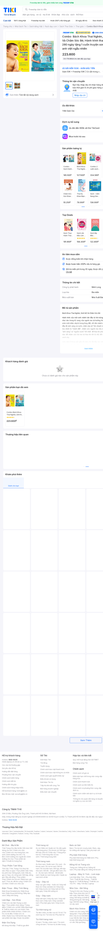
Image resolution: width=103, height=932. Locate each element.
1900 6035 (12, 820)
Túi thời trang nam (44, 919)
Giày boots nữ (44, 889)
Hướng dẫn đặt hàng (10, 771)
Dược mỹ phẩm (23, 918)
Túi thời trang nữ (43, 910)
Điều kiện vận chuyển (48, 792)
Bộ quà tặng (80, 922)
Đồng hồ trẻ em (95, 870)
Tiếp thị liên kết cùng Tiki (50, 785)
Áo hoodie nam (46, 869)
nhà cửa (65, 14)
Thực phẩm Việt (22, 871)
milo (74, 831)
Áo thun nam (40, 864)
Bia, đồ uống (10, 877)
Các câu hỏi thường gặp (11, 765)
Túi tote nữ (50, 915)
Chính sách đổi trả (9, 781)
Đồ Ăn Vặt (78, 918)
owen (43, 831)
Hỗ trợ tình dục (21, 916)
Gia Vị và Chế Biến (81, 916)
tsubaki (37, 834)
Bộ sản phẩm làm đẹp (16, 917)
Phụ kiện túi (60, 915)
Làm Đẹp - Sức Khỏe (11, 900)
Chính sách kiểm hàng (10, 778)
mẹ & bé (46, 14)
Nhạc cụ (87, 902)
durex (56, 831)
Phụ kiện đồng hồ (80, 870)
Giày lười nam (41, 899)
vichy (27, 834)
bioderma (63, 831)
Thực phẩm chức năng (15, 905)
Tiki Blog (43, 763)
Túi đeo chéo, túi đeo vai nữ (46, 913)
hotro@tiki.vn (22, 791)
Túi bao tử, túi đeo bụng (56, 924)
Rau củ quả (10, 871)
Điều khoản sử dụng (48, 779)
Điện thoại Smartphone (11, 891)
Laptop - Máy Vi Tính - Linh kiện (85, 874)
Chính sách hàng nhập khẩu (12, 788)
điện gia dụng (29, 14)
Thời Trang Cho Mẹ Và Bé (12, 848)
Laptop (91, 884)
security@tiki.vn (21, 794)
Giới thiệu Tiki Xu (46, 782)
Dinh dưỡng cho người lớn (16, 857)
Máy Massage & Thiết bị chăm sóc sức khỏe (17, 908)
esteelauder (19, 831)
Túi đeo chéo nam (49, 922)
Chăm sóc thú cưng (77, 912)
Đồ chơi (26, 848)
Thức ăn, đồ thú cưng (14, 881)
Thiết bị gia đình (23, 925)
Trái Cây (5, 869)
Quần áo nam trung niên (50, 875)
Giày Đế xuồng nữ (51, 891)
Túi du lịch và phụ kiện (83, 848)
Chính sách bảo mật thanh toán (52, 769)
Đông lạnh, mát (18, 873)
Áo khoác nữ (54, 850)
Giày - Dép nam (43, 896)
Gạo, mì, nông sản (14, 875)
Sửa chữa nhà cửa (81, 893)
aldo (87, 831)
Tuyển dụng (44, 766)
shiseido (5, 834)
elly (69, 831)
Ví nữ (60, 913)
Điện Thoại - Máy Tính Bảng (15, 888)
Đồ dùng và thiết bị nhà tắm (85, 898)
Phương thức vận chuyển (11, 775)
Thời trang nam (43, 861)
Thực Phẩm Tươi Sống (12, 865)
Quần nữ (52, 848)
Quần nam (51, 864)
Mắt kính (90, 858)
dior (11, 831)
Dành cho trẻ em (13, 879)
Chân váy (52, 852)
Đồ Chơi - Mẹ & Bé (10, 845)
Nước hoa (10, 916)
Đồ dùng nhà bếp (8, 925)
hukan (21, 834)
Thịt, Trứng (14, 869)
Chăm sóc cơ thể (13, 907)
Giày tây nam (52, 899)
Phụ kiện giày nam (48, 903)
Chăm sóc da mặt (9, 903)
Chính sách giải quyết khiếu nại (52, 776)
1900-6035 (12, 760)
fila (31, 834)
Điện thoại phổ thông (14, 893)
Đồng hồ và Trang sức (80, 864)
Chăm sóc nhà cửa (16, 884)
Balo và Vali (75, 845)
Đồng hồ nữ (83, 867)
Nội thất (81, 895)
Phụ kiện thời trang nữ (78, 858)
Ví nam (38, 922)
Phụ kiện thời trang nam (84, 859)
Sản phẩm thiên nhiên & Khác (15, 910)
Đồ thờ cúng (78, 902)
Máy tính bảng (12, 895)
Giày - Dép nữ (42, 882)
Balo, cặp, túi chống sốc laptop (85, 849)
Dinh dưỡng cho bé (14, 855)
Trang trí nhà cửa (76, 891)
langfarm (13, 834)
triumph (94, 831)
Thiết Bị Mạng (83, 881)
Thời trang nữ (42, 845)
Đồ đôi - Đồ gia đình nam (53, 871)
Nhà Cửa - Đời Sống (79, 888)
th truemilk (29, 831)
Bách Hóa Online (77, 908)
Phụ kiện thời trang (78, 855)
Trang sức (73, 867)
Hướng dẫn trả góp (9, 784)
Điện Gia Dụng (8, 922)
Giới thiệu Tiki (45, 760)
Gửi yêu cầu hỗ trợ (9, 768)
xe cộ (38, 14)
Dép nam (48, 901)
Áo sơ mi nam (51, 866)
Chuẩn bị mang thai (14, 861)
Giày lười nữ (56, 889)
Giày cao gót (41, 885)
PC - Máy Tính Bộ (80, 884)
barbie (37, 831)
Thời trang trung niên (48, 857)
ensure (49, 831)
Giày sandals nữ (49, 887)
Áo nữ (38, 848)
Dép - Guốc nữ (52, 885)
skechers (81, 831)
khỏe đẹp (56, 14)
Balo (71, 848)
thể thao (79, 14)
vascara (5, 831)
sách (72, 14)
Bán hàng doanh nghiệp (49, 789)
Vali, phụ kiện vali (93, 850)
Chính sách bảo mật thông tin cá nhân (54, 773)
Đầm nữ (44, 848)
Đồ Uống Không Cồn (83, 920)
